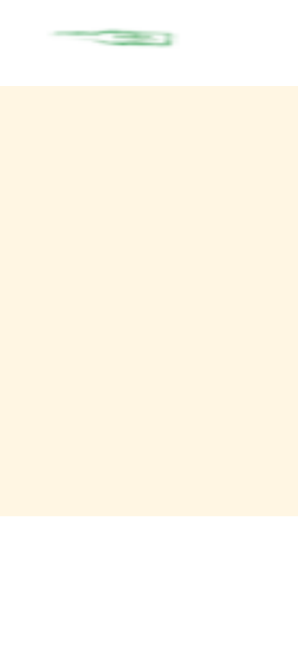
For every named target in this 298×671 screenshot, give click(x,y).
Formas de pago (60, 583)
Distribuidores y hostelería (85, 641)
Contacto (44, 564)
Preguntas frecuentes (71, 622)
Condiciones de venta (73, 545)
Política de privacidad (74, 602)
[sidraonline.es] (154, 38)
